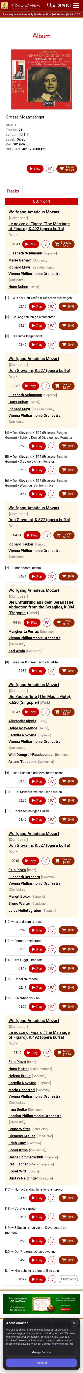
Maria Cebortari (21, 1090)
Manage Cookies (41, 1352)
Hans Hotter (18, 1069)
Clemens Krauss (21, 1136)
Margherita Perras (23, 631)
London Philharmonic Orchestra (34, 1116)
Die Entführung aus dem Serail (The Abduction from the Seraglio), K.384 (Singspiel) (41, 607)
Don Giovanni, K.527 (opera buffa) (39, 370)
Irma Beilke (17, 1109)
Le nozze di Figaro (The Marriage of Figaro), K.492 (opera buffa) (39, 226)
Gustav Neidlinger (23, 1178)
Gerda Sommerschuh (25, 1157)
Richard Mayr (19, 267)
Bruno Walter (19, 903)
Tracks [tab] (12, 191)
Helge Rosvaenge (22, 728)
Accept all (41, 1362)
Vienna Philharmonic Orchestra (34, 274)
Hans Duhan (18, 287)
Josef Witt (17, 1171)
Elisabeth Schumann (25, 253)
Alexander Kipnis (22, 721)
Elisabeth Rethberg (24, 877)
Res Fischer (18, 1164)
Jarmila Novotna (22, 735)
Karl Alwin (16, 651)
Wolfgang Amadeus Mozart (33, 212)
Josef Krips (18, 1150)
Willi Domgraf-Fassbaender (31, 754)
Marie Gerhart (20, 260)
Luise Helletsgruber (24, 910)
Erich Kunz (17, 1143)
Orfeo (21, 139)
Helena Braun (19, 1076)
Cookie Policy (50, 1343)
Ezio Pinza (17, 870)
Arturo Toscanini (22, 762)
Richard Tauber (21, 544)
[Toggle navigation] (76, 5)
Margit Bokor (19, 896)
